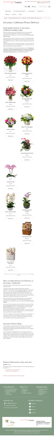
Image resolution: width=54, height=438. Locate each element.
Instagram (33, 412)
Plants (14, 14)
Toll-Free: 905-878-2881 (11, 407)
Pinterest (33, 409)
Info (20, 14)
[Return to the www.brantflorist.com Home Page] (12, 2)
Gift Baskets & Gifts (20, 11)
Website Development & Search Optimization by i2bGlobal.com (27, 433)
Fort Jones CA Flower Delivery (13, 370)
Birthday (8, 11)
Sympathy (40, 11)
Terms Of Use (42, 393)
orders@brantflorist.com (44, 2)
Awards (24, 391)
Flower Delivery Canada (11, 389)
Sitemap (41, 394)
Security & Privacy (43, 391)
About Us (24, 389)
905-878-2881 (46, 1)
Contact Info (25, 390)
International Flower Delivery (10, 392)
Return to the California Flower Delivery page (13, 375)
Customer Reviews (26, 393)
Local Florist (9, 394)
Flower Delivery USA (11, 390)
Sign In (34, 6)
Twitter (33, 406)
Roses (7, 14)
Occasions (31, 11)
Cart (27, 6)
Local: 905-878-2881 (10, 405)
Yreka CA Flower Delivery (12, 371)
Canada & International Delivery (33, 1)
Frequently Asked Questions (43, 389)
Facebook (33, 403)
